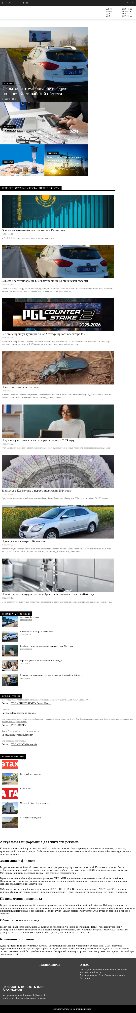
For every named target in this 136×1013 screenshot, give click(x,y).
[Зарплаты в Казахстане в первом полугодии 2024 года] (58, 471)
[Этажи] (10, 764)
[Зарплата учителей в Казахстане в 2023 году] (10, 665)
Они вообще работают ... (14, 741)
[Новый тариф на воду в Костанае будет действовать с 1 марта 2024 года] (58, 575)
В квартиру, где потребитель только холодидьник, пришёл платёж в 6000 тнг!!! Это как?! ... (46, 699)
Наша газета (25, 788)
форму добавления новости (31, 998)
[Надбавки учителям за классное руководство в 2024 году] (58, 421)
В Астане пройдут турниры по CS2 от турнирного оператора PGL (44, 334)
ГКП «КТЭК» (18, 725)
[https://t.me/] (46, 970)
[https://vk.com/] (41, 970)
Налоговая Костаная (22, 734)
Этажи (23, 759)
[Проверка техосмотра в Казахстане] (58, 522)
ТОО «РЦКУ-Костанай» (24, 744)
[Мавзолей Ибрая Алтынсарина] (10, 808)
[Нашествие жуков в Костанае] (58, 367)
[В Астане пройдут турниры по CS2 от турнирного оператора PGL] (58, 314)
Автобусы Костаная (29, 617)
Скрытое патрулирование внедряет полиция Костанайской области (45, 280)
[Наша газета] (10, 793)
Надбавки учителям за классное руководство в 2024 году (38, 440)
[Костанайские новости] (10, 779)
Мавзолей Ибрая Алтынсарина (34, 803)
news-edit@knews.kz (36, 995)
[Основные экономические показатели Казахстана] (58, 211)
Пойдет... (6, 709)
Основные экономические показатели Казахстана (33, 230)
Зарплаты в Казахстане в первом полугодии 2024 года (36, 490)
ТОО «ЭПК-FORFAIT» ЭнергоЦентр (31, 703)
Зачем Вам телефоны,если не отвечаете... (21, 731)
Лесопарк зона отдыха (23, 713)
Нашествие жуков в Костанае (20, 387)
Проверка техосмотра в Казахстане (24, 541)
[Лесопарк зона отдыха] (10, 822)
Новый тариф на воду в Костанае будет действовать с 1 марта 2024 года (48, 594)
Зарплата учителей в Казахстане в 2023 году (41, 660)
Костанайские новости (30, 774)
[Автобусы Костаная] (10, 621)
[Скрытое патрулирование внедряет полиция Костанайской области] (58, 261)
